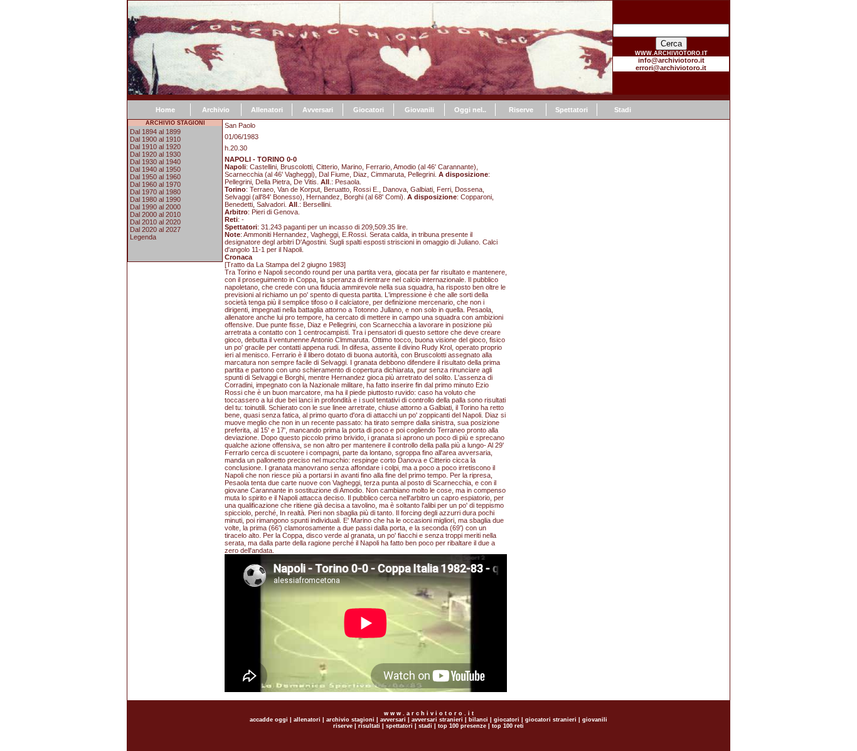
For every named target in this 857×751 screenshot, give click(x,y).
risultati (368, 726)
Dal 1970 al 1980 (155, 192)
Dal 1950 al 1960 (155, 177)
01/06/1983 (241, 136)
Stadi (622, 109)
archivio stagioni (349, 720)
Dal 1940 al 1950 (155, 169)
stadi (425, 726)
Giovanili (419, 109)
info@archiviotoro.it (671, 60)
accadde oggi (269, 720)
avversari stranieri (437, 720)
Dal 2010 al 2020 (155, 222)
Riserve (521, 109)
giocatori (506, 720)
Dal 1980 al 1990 (155, 199)
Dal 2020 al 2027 (155, 229)
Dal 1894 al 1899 (155, 131)
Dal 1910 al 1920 (155, 146)
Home (165, 109)
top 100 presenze (462, 726)
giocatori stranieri (551, 720)
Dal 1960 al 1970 (155, 184)
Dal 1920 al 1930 (155, 154)
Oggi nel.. (470, 109)
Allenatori (267, 109)
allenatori (307, 720)
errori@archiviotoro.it (671, 67)
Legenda (143, 237)
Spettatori (571, 109)
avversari (393, 720)
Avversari (317, 109)
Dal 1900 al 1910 (155, 139)
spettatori (399, 726)
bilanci (478, 720)
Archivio (216, 109)
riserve (343, 726)
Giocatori (368, 109)
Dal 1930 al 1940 (155, 161)
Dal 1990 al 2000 (155, 207)
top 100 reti (508, 726)
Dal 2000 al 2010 (155, 214)
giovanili (594, 720)
